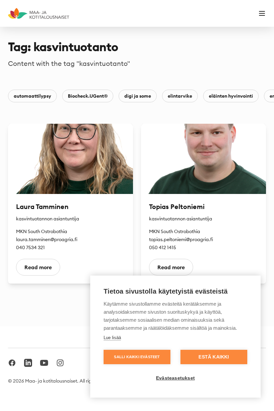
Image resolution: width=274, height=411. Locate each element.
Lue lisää (112, 337)
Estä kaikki (213, 356)
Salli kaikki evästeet (137, 357)
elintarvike (180, 96)
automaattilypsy (32, 96)
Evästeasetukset (175, 378)
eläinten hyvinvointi (231, 96)
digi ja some (137, 96)
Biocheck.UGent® (88, 96)
